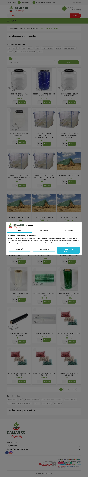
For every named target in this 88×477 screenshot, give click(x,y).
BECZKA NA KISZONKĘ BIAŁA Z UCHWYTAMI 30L (19, 135)
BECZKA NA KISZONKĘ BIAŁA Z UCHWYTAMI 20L (69, 95)
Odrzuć (19, 249)
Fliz (9, 48)
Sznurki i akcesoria (70, 400)
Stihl (21, 400)
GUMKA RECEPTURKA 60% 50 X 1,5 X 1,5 (19, 374)
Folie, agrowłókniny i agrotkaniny (52, 400)
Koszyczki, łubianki (69, 48)
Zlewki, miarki (47, 403)
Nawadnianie (12, 400)
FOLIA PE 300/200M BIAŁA (19, 293)
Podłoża (37, 403)
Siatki (23, 48)
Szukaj (76, 16)
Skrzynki (58, 48)
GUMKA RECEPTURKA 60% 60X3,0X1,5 (69, 374)
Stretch (30, 48)
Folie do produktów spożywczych (25, 52)
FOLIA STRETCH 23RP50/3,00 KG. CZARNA (19, 334)
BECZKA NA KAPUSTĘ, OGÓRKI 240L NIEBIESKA (44, 95)
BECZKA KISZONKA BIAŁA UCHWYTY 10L (19, 95)
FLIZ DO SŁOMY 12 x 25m (69, 217)
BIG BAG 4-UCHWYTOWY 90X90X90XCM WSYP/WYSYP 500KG (44, 177)
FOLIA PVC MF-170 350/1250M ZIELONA (69, 294)
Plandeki (15, 48)
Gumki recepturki (47, 48)
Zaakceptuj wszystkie (68, 250)
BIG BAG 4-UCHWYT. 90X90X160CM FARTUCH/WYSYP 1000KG (44, 136)
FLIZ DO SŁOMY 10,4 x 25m (44, 217)
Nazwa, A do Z (32, 62)
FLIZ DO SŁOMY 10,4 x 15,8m (19, 217)
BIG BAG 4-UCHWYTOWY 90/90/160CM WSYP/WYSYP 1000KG (69, 136)
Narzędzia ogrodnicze (32, 400)
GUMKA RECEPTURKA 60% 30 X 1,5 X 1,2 (69, 334)
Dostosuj (43, 249)
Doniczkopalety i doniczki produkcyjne (19, 403)
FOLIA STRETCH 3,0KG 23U (44, 333)
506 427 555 (50, 2)
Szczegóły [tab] (44, 230)
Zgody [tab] (19, 230)
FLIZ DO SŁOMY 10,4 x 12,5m (69, 175)
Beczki (10, 52)
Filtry (69, 62)
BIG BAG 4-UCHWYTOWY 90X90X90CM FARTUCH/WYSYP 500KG (19, 177)
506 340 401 (26, 2)
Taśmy (40, 52)
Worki (37, 48)
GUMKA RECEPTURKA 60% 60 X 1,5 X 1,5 (44, 374)
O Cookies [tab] (69, 230)
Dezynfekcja (58, 403)
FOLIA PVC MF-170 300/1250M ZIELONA (43, 294)
